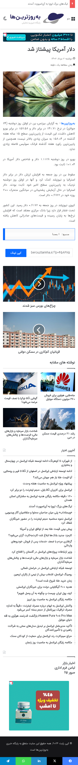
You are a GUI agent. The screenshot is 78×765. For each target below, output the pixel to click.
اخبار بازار (69, 663)
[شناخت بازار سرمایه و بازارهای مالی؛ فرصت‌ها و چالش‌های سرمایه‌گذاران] (20, 417)
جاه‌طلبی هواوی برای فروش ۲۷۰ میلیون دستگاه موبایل (59, 397)
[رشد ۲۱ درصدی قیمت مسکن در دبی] (58, 419)
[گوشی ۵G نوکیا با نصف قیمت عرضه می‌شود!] (20, 383)
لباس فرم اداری (65, 667)
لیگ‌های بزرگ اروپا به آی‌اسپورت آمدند (48, 4)
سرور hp (69, 672)
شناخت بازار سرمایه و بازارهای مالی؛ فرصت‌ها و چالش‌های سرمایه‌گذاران (21, 435)
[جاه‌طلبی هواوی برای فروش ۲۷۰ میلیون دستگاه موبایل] (58, 382)
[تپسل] (5, 35)
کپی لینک (15, 253)
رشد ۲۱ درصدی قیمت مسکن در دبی (58, 435)
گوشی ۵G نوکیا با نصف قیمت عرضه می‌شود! (20, 400)
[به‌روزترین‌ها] (37, 18)
